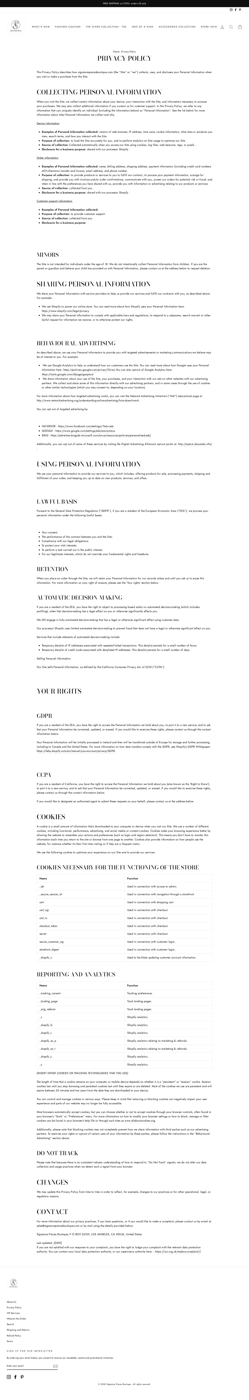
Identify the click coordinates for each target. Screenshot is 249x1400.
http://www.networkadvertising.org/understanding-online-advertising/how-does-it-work (88, 400)
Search (10, 1324)
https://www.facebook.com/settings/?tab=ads (85, 426)
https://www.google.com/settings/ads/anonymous (85, 431)
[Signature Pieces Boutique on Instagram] (9, 1377)
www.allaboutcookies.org (140, 1121)
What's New (41, 26)
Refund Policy (14, 1335)
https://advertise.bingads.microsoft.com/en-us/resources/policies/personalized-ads (100, 435)
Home (116, 51)
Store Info (209, 26)
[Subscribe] (55, 1366)
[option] (124, 3)
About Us (11, 1302)
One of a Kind (143, 26)
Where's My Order (16, 1318)
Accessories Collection (177, 26)
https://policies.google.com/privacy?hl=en (89, 370)
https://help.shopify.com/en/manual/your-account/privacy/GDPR (76, 751)
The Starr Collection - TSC (106, 26)
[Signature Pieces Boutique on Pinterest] (22, 1377)
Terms (10, 1341)
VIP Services (13, 1313)
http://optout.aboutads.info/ (195, 444)
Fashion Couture (68, 26)
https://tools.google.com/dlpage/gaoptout (68, 374)
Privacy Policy (14, 1307)
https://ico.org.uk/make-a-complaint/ (177, 1251)
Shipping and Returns (18, 1329)
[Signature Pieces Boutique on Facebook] (15, 1377)
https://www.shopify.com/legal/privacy (65, 311)
